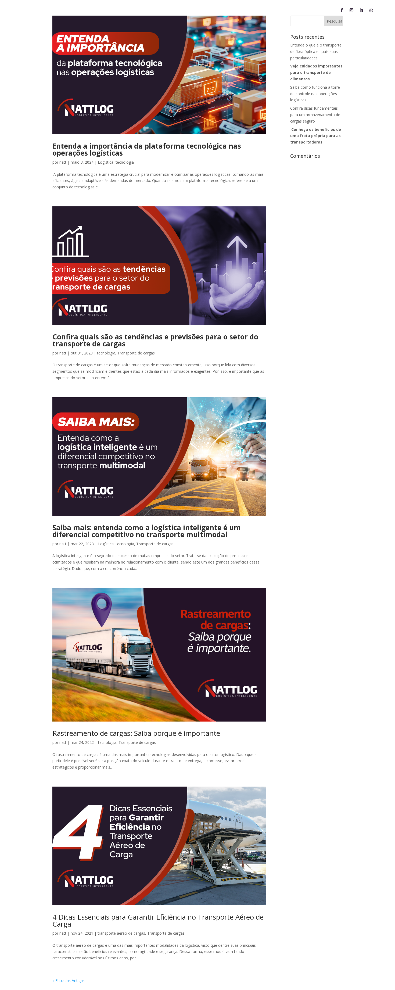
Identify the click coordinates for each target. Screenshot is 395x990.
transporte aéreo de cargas (121, 933)
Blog (279, 10)
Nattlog (145, 10)
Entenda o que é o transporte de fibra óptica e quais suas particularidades (316, 51)
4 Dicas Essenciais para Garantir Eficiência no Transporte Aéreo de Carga (158, 920)
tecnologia (125, 162)
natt (62, 162)
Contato (258, 10)
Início (124, 10)
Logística (105, 162)
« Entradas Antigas (68, 980)
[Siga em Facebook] (342, 10)
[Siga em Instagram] (351, 10)
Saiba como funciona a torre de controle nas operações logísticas (315, 94)
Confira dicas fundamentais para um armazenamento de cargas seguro (315, 115)
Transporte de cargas (136, 353)
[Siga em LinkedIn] (361, 10)
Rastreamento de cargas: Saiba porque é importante (136, 733)
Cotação (202, 10)
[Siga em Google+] (371, 10)
